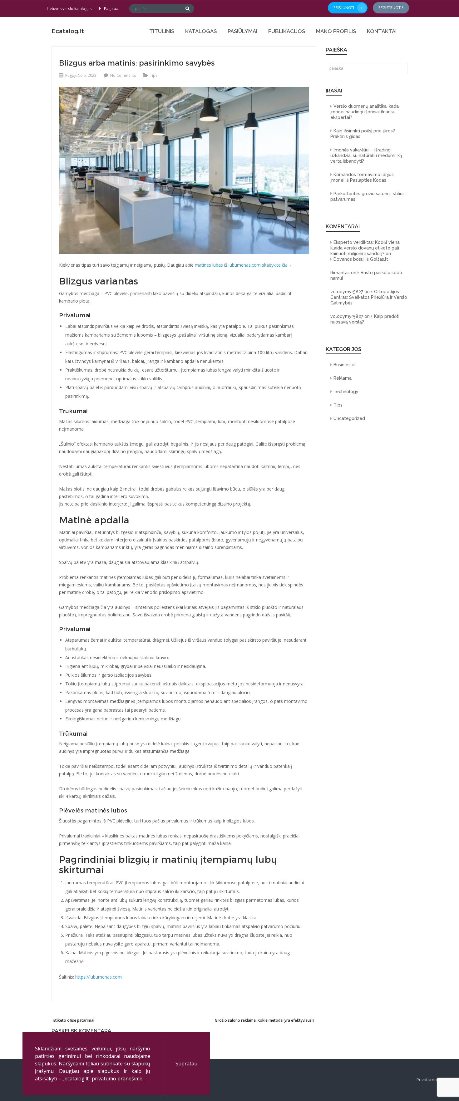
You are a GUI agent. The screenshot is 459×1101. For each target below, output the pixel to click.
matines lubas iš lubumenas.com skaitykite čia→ (243, 265)
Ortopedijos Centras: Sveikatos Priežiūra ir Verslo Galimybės (368, 297)
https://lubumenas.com (98, 977)
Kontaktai (382, 31)
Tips (153, 75)
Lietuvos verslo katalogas (69, 8)
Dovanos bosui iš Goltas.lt (360, 259)
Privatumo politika (434, 1080)
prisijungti (343, 7)
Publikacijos (286, 31)
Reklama (342, 378)
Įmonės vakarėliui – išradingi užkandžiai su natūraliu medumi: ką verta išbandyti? (366, 155)
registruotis (390, 7)
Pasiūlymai (242, 31)
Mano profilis (336, 31)
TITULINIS (161, 31)
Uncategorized (349, 418)
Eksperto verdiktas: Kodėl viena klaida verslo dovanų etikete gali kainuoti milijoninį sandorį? (365, 248)
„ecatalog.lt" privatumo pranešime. (102, 1078)
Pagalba (111, 8)
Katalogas (201, 31)
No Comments (123, 75)
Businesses (345, 364)
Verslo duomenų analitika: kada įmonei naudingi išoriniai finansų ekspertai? (364, 112)
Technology (345, 391)
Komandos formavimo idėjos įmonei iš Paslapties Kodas (362, 177)
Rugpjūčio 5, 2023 (80, 75)
